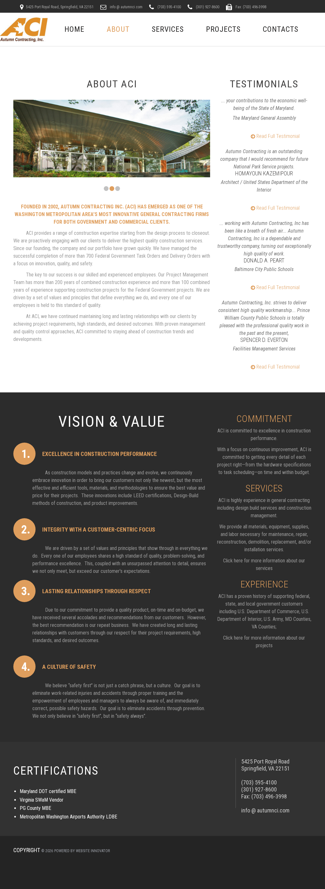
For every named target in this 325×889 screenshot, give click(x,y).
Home (74, 29)
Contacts (280, 29)
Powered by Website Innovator (82, 851)
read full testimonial (277, 136)
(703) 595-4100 (168, 7)
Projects (223, 29)
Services (168, 29)
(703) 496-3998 (269, 796)
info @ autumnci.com (126, 7)
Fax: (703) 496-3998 (250, 7)
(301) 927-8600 (207, 7)
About (118, 29)
